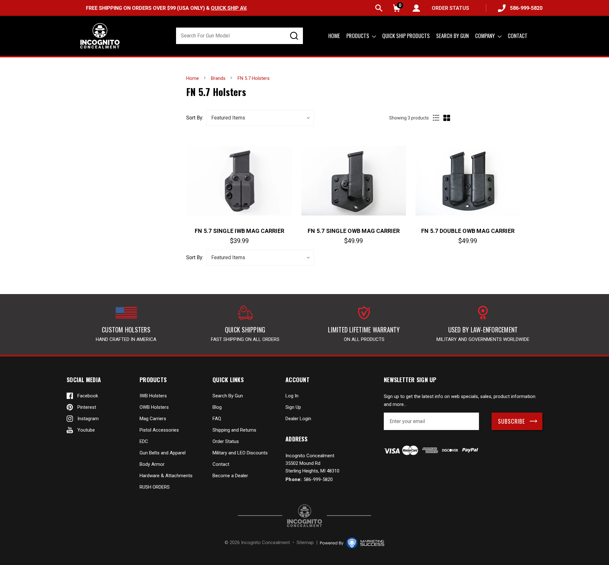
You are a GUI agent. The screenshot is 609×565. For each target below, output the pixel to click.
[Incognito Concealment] (304, 515)
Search (379, 8)
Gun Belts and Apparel (163, 453)
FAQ (217, 418)
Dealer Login (298, 418)
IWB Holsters (153, 396)
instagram (88, 418)
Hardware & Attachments (166, 475)
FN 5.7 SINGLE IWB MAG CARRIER (239, 231)
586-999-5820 (526, 8)
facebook (87, 396)
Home (334, 36)
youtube (86, 430)
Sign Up (293, 407)
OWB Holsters (154, 407)
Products (358, 36)
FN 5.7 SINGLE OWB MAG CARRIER (354, 231)
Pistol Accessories (159, 430)
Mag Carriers (153, 418)
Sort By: (194, 117)
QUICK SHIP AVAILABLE (224, 8)
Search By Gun (228, 396)
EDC (144, 441)
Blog (217, 407)
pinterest (86, 407)
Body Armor (152, 464)
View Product (239, 180)
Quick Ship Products (406, 36)
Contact (517, 36)
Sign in (416, 8)
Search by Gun (452, 36)
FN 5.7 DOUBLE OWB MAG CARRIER (467, 231)
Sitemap (305, 542)
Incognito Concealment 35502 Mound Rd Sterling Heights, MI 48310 (312, 463)
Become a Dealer (230, 475)
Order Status (226, 441)
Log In (291, 396)
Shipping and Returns (234, 430)
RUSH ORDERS (155, 487)
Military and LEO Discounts (240, 453)
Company (485, 36)
